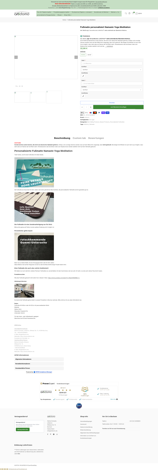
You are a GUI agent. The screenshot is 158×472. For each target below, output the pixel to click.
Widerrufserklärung (85, 430)
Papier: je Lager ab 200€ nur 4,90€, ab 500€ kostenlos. (87, 4)
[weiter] (76, 57)
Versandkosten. (94, 38)
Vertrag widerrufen (22, 429)
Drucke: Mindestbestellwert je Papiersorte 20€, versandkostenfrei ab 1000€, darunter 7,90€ (79, 5)
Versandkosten (93, 30)
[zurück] (16, 57)
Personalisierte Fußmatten (117, 122)
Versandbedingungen (86, 421)
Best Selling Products (93, 122)
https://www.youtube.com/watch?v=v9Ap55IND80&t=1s (64, 278)
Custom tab (79, 138)
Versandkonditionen (101, 2)
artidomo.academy (104, 7)
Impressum (83, 424)
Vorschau (112, 102)
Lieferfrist (100, 30)
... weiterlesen (109, 46)
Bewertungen (96, 138)
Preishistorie (86, 36)
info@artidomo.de (52, 431)
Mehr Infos (113, 399)
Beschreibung (62, 138)
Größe (83, 51)
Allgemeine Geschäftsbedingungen (89, 433)
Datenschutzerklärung (86, 427)
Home (64, 20)
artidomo (86, 117)
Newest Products (104, 122)
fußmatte (91, 124)
